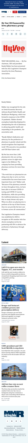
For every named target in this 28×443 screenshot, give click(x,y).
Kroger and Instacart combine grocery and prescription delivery (10, 307)
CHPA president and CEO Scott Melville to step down (13, 347)
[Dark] (8, 12)
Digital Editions (21, 428)
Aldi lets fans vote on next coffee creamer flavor (12, 385)
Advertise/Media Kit (9, 428)
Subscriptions (10, 430)
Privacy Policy (19, 430)
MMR (3, 28)
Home (3, 16)
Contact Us (10, 426)
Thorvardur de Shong (8, 320)
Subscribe (22, 12)
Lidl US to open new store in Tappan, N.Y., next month (13, 268)
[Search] (10, 12)
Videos (18, 16)
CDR (15, 12)
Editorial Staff (17, 426)
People (4, 343)
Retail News (10, 16)
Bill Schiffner (6, 280)
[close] (26, 4)
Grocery (4, 265)
